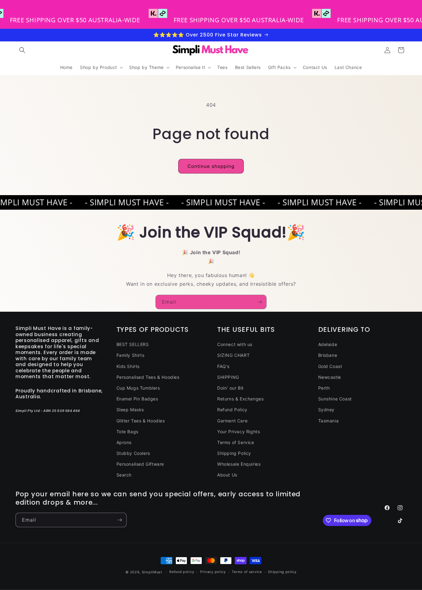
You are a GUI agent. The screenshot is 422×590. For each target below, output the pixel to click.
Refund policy (181, 572)
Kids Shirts (128, 366)
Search (124, 474)
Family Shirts (130, 355)
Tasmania (328, 420)
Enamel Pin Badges (137, 398)
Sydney (326, 409)
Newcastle (329, 377)
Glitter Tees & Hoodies (140, 420)
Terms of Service (235, 442)
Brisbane (327, 355)
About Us (227, 474)
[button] (22, 50)
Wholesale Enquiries (238, 464)
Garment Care (232, 420)
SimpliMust (152, 572)
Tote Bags (127, 431)
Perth (324, 388)
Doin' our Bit (230, 388)
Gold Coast (330, 366)
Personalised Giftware (140, 464)
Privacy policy (213, 572)
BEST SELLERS (132, 344)
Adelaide (327, 344)
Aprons (124, 442)
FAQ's (223, 366)
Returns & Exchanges (240, 398)
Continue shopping (211, 166)
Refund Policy (232, 409)
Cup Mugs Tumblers (138, 388)
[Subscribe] (259, 302)
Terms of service (247, 572)
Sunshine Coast (335, 398)
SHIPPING (228, 377)
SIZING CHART (233, 355)
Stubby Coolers (133, 453)
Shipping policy (282, 572)
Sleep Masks (130, 409)
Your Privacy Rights (238, 431)
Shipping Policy (234, 453)
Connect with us (234, 344)
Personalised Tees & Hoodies (147, 377)
